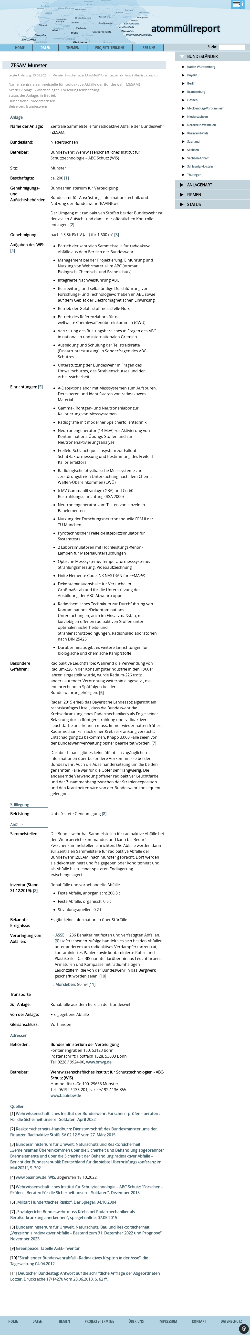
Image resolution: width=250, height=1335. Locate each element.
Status (194, 204)
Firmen (194, 194)
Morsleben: (65, 984)
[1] (66, 178)
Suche (212, 47)
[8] (104, 813)
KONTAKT (199, 1321)
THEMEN (72, 47)
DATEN (46, 47)
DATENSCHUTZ (231, 1321)
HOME (20, 47)
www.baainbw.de (66, 1095)
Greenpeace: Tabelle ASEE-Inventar (48, 1248)
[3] (116, 234)
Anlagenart (199, 185)
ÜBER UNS (148, 47)
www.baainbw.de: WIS (35, 1177)
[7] (154, 743)
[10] (102, 976)
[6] (101, 692)
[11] (92, 984)
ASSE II (61, 935)
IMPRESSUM (167, 1321)
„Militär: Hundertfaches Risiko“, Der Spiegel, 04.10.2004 (66, 1202)
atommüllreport (185, 28)
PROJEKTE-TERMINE (110, 47)
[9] (57, 941)
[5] (40, 386)
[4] (12, 250)
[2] (72, 224)
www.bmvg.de (99, 1062)
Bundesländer (202, 56)
